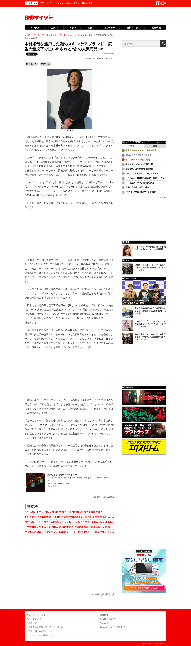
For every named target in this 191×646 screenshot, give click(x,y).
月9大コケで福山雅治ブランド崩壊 (140, 192)
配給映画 (156, 27)
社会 (90, 27)
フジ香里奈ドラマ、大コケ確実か (140, 183)
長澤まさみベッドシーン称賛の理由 (141, 150)
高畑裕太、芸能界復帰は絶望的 (139, 169)
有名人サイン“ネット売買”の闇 (139, 164)
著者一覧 (32, 623)
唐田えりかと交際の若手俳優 (138, 155)
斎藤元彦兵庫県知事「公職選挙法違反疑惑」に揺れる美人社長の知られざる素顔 (150, 311)
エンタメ (132, 146)
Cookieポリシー (107, 623)
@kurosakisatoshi (61, 483)
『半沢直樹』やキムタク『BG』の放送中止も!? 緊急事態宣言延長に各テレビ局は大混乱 (69, 527)
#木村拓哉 (45, 64)
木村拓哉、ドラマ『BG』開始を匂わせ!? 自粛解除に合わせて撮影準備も (64, 512)
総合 (155, 146)
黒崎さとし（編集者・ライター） (100, 58)
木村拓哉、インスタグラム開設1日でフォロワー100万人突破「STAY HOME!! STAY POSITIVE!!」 (69, 522)
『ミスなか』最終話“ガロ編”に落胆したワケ (144, 178)
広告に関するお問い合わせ (40, 631)
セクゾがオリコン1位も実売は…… (140, 159)
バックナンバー (35, 619)
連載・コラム (133, 27)
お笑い (54, 27)
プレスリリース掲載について (42, 635)
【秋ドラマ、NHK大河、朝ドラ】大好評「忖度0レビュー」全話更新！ (150, 248)
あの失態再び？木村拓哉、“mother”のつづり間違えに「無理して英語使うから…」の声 (69, 517)
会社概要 (104, 615)
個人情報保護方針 (108, 619)
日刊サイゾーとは (36, 615)
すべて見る (160, 142)
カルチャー (109, 27)
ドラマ (72, 27)
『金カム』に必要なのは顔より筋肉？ (141, 173)
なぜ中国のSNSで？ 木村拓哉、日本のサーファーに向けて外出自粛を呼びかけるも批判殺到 (69, 532)
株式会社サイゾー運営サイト (113, 627)
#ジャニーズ (31, 64)
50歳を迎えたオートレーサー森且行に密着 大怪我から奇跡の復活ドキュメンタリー (150, 267)
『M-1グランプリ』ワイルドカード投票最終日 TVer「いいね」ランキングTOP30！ (150, 324)
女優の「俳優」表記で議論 (137, 187)
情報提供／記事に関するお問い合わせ (46, 627)
